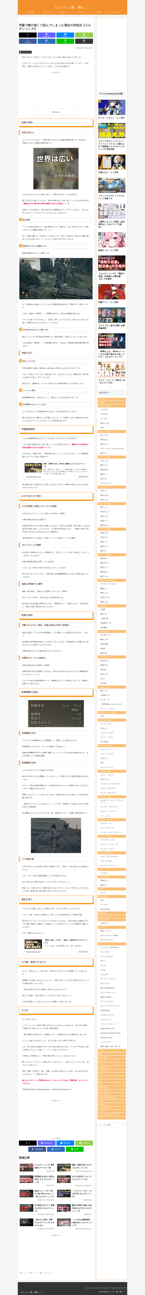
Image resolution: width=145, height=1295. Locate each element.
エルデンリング (26, 52)
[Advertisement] (56, 90)
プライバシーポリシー (102, 1288)
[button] (84, 41)
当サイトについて (118, 1288)
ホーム (89, 1288)
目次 (54, 112)
